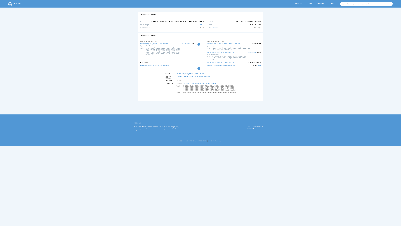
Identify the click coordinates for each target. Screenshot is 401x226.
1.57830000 (186, 44)
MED (259, 65)
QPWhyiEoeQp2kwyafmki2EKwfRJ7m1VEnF (154, 44)
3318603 (201, 25)
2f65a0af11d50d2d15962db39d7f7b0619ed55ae (223, 44)
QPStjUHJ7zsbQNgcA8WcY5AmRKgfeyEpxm (221, 65)
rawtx (215, 28)
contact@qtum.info (258, 126)
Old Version (250, 128)
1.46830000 (252, 52)
